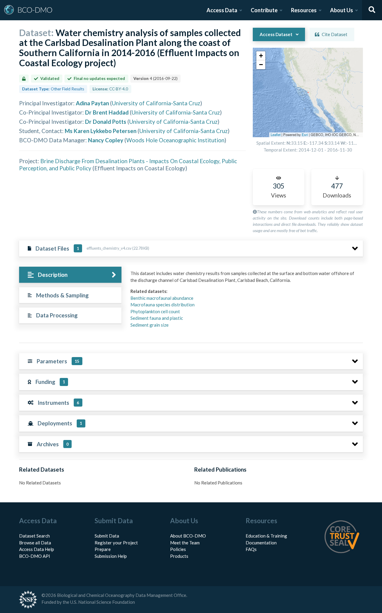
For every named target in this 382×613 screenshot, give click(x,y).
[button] (260, 55)
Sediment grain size (149, 325)
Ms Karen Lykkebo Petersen (100, 130)
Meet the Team (185, 542)
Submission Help (111, 556)
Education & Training (266, 535)
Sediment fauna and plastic (156, 318)
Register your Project (116, 542)
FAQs (251, 549)
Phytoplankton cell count (155, 311)
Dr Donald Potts (105, 121)
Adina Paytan (92, 103)
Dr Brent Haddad (107, 112)
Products (179, 556)
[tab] (70, 275)
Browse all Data (35, 542)
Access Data (222, 10)
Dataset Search (34, 535)
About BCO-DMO (188, 535)
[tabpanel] (245, 301)
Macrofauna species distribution (162, 304)
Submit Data (107, 535)
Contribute (264, 10)
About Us (341, 10)
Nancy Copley (105, 140)
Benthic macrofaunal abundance (161, 298)
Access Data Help (36, 549)
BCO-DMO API (34, 556)
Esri (305, 134)
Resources (304, 10)
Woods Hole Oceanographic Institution (175, 140)
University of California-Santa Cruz (156, 103)
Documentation (261, 542)
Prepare (103, 549)
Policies (178, 549)
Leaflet (276, 134)
